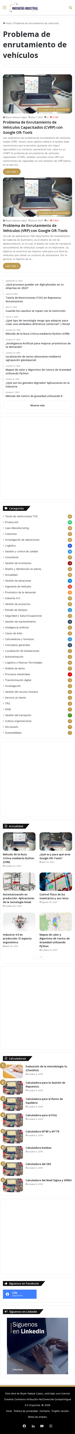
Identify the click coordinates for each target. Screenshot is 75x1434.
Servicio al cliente (15, 697)
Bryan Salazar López (16, 117)
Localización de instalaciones (22, 650)
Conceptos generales (17, 645)
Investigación (13, 685)
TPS (7, 703)
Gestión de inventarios (18, 563)
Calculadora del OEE (38, 1164)
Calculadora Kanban (39, 1147)
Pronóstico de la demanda (20, 592)
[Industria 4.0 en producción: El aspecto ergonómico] (19, 922)
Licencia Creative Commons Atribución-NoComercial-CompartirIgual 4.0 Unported (37, 1399)
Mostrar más (37, 405)
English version (60, 1411)
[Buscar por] (70, 9)
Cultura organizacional (18, 721)
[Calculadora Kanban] (13, 1153)
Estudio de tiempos (16, 609)
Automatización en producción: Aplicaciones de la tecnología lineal (18, 898)
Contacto (45, 1411)
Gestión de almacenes (18, 580)
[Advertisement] (37, 457)
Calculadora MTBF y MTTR (42, 1131)
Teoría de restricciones (21, 516)
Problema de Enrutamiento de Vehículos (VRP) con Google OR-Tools (35, 228)
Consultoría (11, 557)
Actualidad (11, 574)
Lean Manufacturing (17, 528)
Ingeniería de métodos (18, 586)
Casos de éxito (13, 633)
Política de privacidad (26, 1411)
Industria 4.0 (12, 598)
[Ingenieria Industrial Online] (23, 7)
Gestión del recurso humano (21, 691)
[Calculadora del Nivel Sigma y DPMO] (13, 1185)
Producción (11, 522)
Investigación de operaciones (22, 539)
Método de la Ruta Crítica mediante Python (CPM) (18, 858)
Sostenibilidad (13, 732)
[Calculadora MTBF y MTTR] (13, 1136)
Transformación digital (18, 680)
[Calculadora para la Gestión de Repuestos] (13, 1088)
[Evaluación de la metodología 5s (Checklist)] (13, 1071)
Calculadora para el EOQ (41, 1115)
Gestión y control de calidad (21, 551)
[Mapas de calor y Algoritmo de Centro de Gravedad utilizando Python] (56, 922)
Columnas (11, 533)
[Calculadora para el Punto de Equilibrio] (13, 1104)
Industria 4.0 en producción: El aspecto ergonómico (17, 938)
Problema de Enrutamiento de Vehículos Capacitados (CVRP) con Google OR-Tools (33, 127)
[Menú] (4, 9)
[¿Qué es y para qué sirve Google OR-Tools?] (56, 841)
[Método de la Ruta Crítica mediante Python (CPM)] (19, 841)
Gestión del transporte (18, 715)
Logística (10, 545)
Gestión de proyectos (17, 604)
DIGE (8, 709)
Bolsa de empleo (37, 1416)
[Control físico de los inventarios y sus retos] (56, 882)
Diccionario (11, 726)
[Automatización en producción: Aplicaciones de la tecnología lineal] (19, 882)
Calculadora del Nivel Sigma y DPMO (49, 1180)
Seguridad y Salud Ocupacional (23, 615)
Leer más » (12, 171)
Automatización (14, 656)
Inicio (8, 23)
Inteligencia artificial (17, 627)
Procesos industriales (17, 674)
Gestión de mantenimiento (20, 621)
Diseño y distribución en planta (23, 568)
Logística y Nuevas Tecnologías (23, 662)
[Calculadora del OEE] (13, 1169)
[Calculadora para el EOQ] (13, 1120)
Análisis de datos (15, 668)
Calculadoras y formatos (19, 639)
